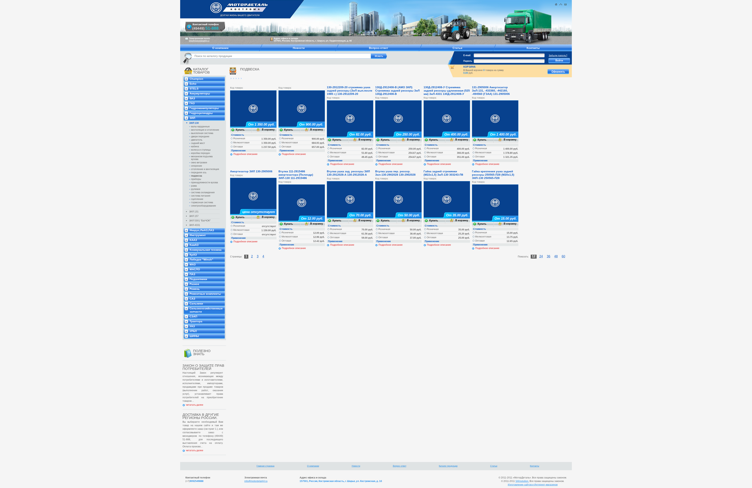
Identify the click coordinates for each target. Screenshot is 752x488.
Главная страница (265, 466)
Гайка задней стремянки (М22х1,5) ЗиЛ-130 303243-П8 (443, 173)
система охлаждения (203, 192)
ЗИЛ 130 (194, 123)
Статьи (493, 466)
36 (548, 256)
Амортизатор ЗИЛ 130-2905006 (251, 171)
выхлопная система (202, 133)
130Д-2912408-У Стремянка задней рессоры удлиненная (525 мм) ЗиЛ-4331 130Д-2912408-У (447, 90)
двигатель (196, 139)
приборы (196, 179)
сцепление (197, 199)
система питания (200, 195)
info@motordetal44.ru (256, 481)
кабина (195, 146)
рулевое (195, 189)
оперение (196, 165)
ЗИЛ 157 (194, 216)
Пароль (467, 61)
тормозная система (202, 202)
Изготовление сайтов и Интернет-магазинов (533, 484)
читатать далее (194, 405)
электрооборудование (203, 205)
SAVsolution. (522, 481)
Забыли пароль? (558, 55)
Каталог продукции (448, 466)
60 (563, 256)
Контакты (534, 466)
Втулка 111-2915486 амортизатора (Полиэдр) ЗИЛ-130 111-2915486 (295, 175)
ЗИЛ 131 (194, 211)
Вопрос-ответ (399, 466)
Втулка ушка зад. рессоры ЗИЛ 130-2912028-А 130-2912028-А (348, 173)
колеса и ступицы (201, 149)
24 (541, 256)
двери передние (200, 136)
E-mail (466, 55)
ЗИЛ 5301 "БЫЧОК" (200, 220)
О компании (313, 466)
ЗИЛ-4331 (194, 225)
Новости (356, 466)
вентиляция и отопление (205, 130)
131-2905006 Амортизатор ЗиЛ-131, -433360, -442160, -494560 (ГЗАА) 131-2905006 (491, 90)
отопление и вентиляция (205, 169)
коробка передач (200, 153)
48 (556, 256)
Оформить (558, 71)
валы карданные (200, 126)
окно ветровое (199, 162)
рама (194, 185)
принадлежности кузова (204, 182)
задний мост (198, 143)
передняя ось (198, 172)
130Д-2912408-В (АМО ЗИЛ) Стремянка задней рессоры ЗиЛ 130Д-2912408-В (397, 90)
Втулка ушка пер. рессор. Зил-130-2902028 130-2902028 (395, 173)
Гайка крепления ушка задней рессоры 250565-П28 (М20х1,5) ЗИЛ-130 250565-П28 (493, 175)
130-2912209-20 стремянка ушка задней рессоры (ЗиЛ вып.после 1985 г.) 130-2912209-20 (349, 90)
